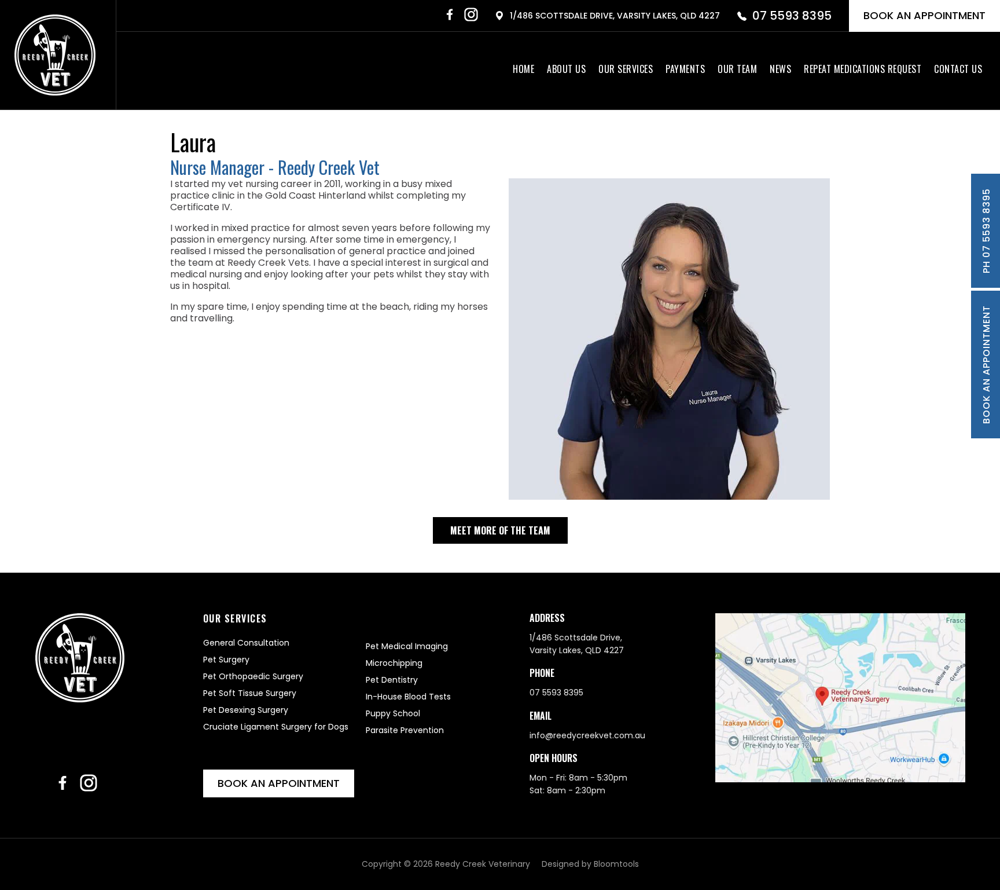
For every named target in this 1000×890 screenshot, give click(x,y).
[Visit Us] (840, 698)
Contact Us (958, 69)
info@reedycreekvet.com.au (587, 735)
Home (523, 69)
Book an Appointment (924, 15)
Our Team (737, 69)
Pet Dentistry (392, 680)
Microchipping (394, 663)
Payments (685, 69)
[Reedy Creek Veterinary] (54, 55)
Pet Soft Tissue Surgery (249, 693)
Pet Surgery (226, 659)
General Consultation (246, 643)
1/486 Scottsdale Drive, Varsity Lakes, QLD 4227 (615, 15)
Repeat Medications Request (862, 69)
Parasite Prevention (405, 730)
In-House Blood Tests (408, 697)
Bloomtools (616, 864)
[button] (500, 530)
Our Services (625, 69)
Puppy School (393, 713)
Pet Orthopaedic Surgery (253, 676)
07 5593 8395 (792, 15)
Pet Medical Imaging (407, 646)
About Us (566, 69)
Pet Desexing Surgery (245, 710)
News (780, 69)
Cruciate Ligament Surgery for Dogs (275, 727)
